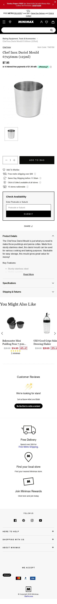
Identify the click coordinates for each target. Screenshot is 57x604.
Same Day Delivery (38, 13)
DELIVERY (18, 13)
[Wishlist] (46, 22)
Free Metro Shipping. (28, 447)
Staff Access (28, 596)
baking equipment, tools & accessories (19, 38)
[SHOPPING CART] (53, 22)
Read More (28, 274)
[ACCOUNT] (41, 21)
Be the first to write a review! (28, 406)
